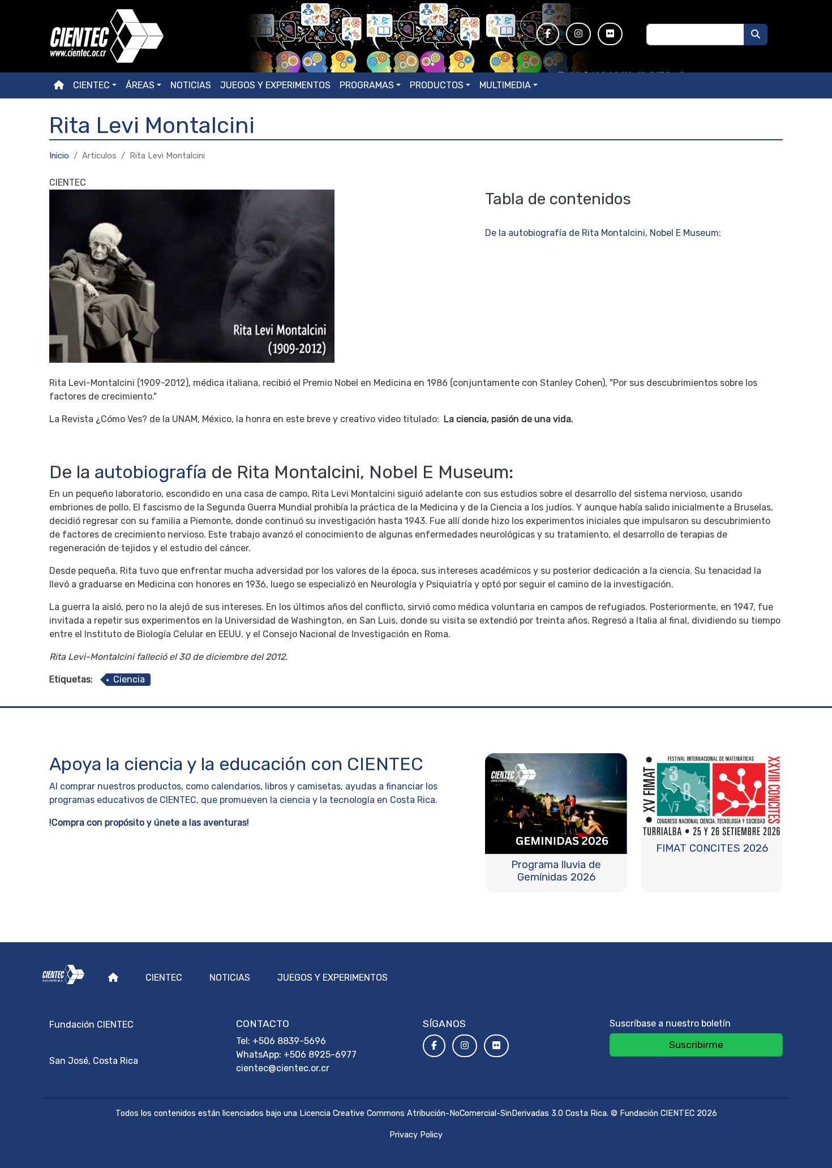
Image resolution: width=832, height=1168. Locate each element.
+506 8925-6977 (320, 1054)
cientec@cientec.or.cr (282, 1068)
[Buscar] (755, 34)
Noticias (190, 85)
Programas (367, 85)
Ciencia (129, 679)
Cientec (163, 977)
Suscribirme (696, 1044)
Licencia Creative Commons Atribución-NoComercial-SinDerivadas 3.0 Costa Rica (453, 1113)
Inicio (59, 156)
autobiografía (151, 472)
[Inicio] (286, 36)
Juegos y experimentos (275, 85)
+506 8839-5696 (289, 1041)
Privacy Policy (416, 1135)
